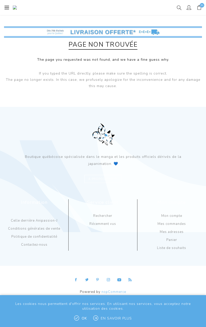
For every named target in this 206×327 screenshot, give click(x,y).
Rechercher (102, 216)
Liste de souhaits (171, 248)
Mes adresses (172, 232)
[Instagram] (109, 280)
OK (84, 318)
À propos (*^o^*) (103, 179)
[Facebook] (76, 280)
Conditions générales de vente (34, 228)
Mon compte (171, 216)
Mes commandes (172, 224)
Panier (171, 240)
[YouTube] (119, 280)
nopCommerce (113, 292)
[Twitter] (87, 280)
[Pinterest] (98, 280)
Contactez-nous (34, 244)
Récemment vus (102, 224)
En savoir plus (116, 318)
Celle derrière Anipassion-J (34, 220)
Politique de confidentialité (34, 236)
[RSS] (130, 280)
